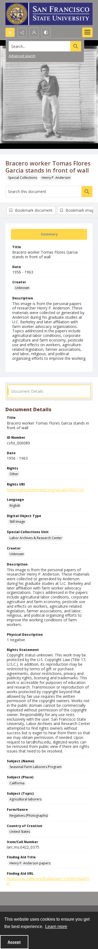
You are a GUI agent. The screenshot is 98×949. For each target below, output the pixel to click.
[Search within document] (86, 191)
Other (14, 474)
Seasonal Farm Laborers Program (36, 766)
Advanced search (22, 56)
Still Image (17, 521)
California (17, 783)
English (15, 505)
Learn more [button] (56, 926)
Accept (14, 942)
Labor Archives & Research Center (36, 538)
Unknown (22, 287)
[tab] (49, 234)
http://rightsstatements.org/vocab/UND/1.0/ (45, 489)
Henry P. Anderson (56, 177)
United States (20, 831)
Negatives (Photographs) (29, 815)
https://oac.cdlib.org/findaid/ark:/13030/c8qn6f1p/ (48, 881)
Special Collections (22, 177)
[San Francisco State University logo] (49, 14)
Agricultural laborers (25, 799)
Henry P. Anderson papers (30, 863)
